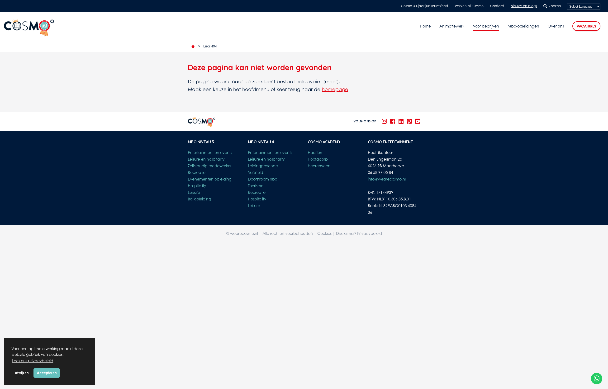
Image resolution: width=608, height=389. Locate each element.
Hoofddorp (318, 159)
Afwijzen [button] (22, 373)
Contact (497, 6)
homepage (335, 89)
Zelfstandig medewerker (210, 165)
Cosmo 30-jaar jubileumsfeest (424, 6)
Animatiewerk (451, 26)
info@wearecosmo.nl (387, 179)
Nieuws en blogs (524, 6)
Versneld (255, 172)
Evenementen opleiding (210, 179)
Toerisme (255, 185)
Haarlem (315, 152)
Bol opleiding (199, 199)
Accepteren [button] (47, 373)
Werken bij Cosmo (469, 6)
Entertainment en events (210, 152)
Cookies (324, 233)
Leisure (194, 192)
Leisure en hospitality (206, 159)
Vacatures (586, 26)
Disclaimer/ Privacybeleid (359, 233)
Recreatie (196, 172)
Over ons (556, 26)
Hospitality (197, 185)
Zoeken (555, 6)
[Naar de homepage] (191, 46)
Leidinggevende (263, 165)
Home (425, 26)
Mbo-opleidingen (523, 26)
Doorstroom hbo (262, 179)
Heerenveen (319, 165)
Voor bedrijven (486, 26)
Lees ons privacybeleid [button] (32, 360)
